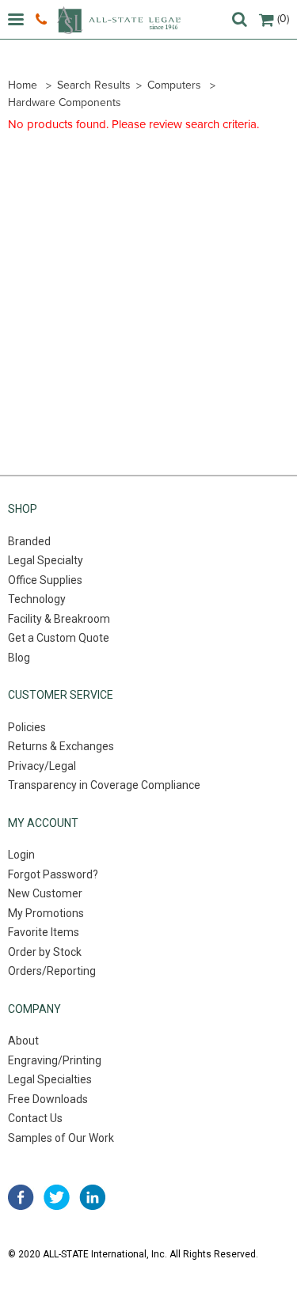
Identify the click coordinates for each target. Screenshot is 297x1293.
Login (21, 854)
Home (22, 85)
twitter (57, 1197)
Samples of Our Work (61, 1138)
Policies (27, 727)
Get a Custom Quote (58, 637)
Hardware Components (64, 102)
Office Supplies (45, 580)
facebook (21, 1197)
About (23, 1040)
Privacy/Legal (42, 766)
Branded (29, 541)
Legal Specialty (45, 560)
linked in (92, 1197)
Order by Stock (45, 952)
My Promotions (46, 913)
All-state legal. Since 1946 (119, 20)
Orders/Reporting (52, 971)
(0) (283, 18)
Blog (19, 657)
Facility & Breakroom (59, 618)
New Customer (45, 893)
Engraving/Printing (54, 1060)
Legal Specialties (50, 1079)
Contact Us (35, 1118)
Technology (37, 599)
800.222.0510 (43, 20)
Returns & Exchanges (61, 746)
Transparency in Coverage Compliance (104, 785)
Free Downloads (48, 1099)
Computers (174, 85)
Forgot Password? (53, 874)
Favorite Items (43, 932)
